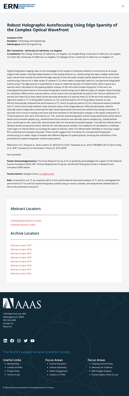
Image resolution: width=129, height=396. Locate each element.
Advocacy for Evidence (102, 367)
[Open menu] (123, 6)
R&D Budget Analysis (101, 371)
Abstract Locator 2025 (21, 245)
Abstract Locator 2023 (21, 253)
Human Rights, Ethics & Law (105, 374)
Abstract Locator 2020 (21, 257)
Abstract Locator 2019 (21, 261)
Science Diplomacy (58, 367)
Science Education (57, 363)
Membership (13, 363)
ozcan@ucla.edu (46, 173)
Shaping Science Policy (102, 363)
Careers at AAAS (14, 367)
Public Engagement (58, 371)
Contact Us (8, 323)
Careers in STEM (57, 374)
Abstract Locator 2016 (21, 273)
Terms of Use (13, 374)
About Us (7, 326)
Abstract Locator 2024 (21, 249)
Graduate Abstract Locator (23, 224)
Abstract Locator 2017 (21, 269)
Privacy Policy (13, 371)
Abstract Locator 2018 (21, 265)
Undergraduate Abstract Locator (26, 220)
